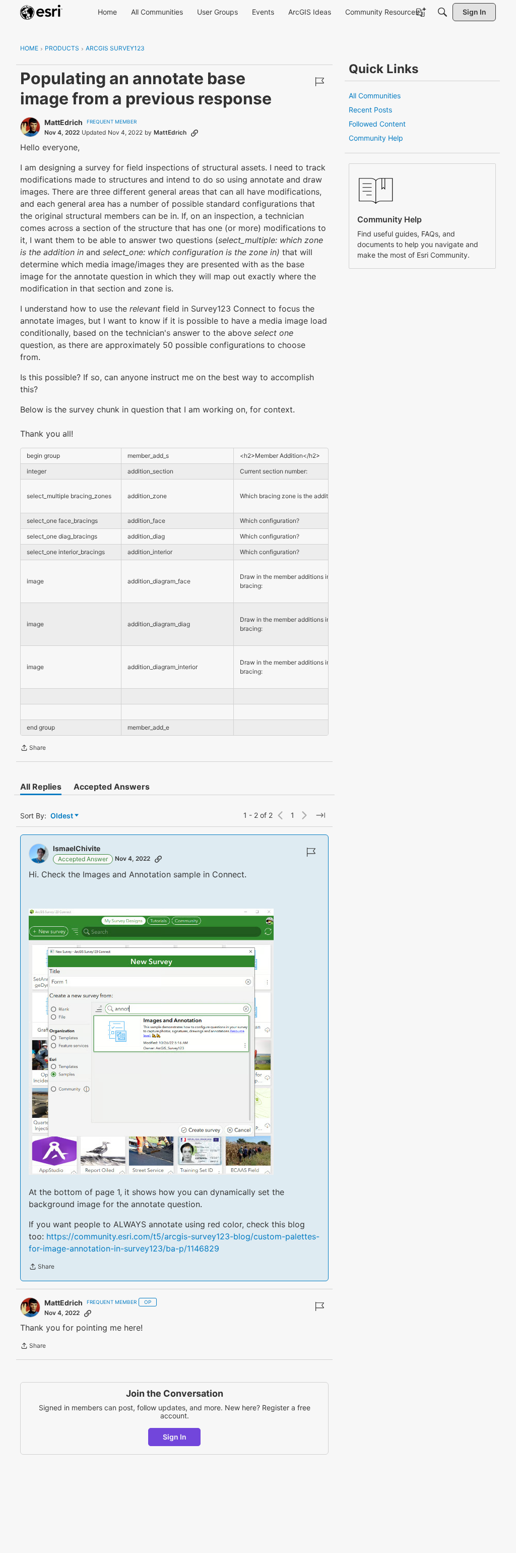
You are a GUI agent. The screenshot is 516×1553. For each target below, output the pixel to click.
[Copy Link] (194, 132)
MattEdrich (63, 122)
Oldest (62, 816)
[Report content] (319, 82)
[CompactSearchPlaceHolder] (442, 12)
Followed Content (377, 124)
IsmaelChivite (76, 848)
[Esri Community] (41, 12)
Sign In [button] (174, 1436)
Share (33, 749)
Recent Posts (370, 109)
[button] (151, 1042)
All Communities (375, 95)
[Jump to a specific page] (320, 815)
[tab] (41, 786)
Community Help (376, 138)
